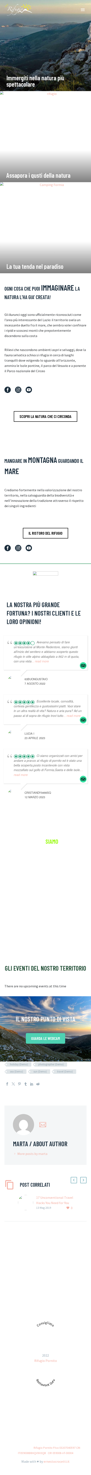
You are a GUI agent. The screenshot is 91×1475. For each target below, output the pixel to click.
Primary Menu (83, 10)
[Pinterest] (19, 1084)
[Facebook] (7, 1084)
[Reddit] (38, 1084)
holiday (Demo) (19, 1064)
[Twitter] (13, 1084)
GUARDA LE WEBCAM (45, 1038)
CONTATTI (55, 1427)
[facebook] (7, 390)
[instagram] (18, 390)
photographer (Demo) (51, 1064)
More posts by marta (32, 1154)
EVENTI (34, 1427)
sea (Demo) (16, 1071)
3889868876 (58, 1311)
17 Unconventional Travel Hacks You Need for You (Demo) (54, 1202)
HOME (13, 1421)
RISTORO (31, 1421)
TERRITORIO (73, 1421)
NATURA (51, 1421)
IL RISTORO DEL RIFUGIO (45, 533)
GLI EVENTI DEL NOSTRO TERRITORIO (45, 968)
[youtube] (29, 390)
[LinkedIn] (31, 1084)
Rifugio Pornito (45, 1360)
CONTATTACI (45, 932)
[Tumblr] (25, 1084)
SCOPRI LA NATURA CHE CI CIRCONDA (45, 416)
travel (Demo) (65, 1071)
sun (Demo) (40, 1071)
